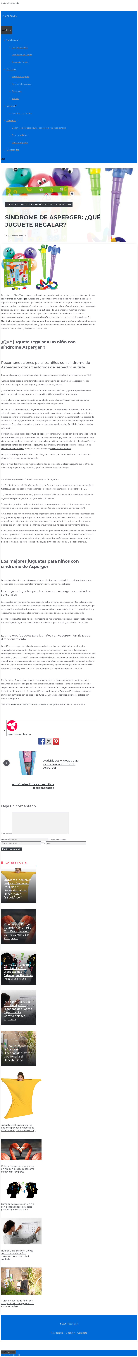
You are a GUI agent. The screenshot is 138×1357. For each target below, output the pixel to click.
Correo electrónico (58, 839)
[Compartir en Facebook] (41, 741)
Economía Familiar (20, 62)
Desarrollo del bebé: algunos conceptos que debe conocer (39, 128)
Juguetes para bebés (22, 113)
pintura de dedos (38, 433)
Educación (11, 69)
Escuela (15, 98)
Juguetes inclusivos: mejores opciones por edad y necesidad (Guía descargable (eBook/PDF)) (18, 1128)
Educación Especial (20, 76)
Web (43, 843)
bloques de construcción (12, 448)
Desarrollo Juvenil (20, 142)
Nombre (5, 839)
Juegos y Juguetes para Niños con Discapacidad (39, 204)
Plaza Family (9, 16)
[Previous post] (6, 763)
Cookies (70, 1332)
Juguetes (10, 106)
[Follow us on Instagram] (14, 1355)
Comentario (6, 833)
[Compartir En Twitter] (48, 741)
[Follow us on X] (9, 1355)
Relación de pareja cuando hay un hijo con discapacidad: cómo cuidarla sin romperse (17, 931)
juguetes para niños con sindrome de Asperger (33, 704)
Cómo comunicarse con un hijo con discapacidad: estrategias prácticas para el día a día (18, 971)
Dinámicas (17, 91)
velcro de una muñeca (60, 448)
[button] (3, 159)
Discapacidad (12, 149)
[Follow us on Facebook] (5, 1355)
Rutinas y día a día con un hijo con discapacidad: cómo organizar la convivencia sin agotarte (17, 1254)
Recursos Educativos (21, 84)
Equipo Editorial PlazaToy (19, 734)
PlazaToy (18, 295)
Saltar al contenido (10, 2)
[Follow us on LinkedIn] (19, 1355)
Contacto (82, 1332)
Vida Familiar (12, 40)
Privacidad (57, 1332)
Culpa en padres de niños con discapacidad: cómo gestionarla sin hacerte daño (18, 1053)
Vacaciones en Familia (22, 54)
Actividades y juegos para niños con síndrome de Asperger (61, 764)
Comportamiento (20, 47)
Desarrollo (11, 120)
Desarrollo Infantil (20, 135)
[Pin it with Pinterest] (56, 741)
